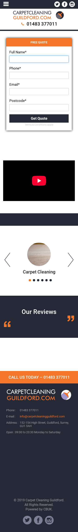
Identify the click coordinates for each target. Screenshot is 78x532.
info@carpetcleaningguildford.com (42, 416)
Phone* (15, 68)
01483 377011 (42, 24)
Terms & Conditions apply (39, 124)
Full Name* (17, 52)
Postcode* (17, 101)
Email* (14, 84)
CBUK (47, 509)
